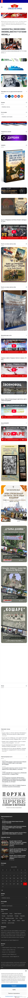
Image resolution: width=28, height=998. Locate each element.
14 (17, 878)
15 (21, 878)
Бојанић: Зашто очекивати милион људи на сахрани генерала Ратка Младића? (18, 857)
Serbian (17, 997)
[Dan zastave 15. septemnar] (14, 123)
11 (6, 878)
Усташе (18, 920)
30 (25, 883)
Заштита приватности (18, 996)
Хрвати (23, 920)
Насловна (4, 21)
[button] (26, 971)
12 (10, 878)
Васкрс (11, 913)
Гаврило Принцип (17, 913)
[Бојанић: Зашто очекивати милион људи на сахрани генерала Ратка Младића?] (4, 857)
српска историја (11, 922)
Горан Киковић (10, 915)
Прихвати (14, 986)
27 (13, 883)
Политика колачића (9, 996)
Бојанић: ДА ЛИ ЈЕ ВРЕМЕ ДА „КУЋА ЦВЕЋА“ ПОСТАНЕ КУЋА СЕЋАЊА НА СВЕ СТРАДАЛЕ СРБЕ (18, 850)
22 (21, 881)
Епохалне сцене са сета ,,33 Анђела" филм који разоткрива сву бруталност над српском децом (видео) (14, 23)
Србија (13, 920)
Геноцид (3, 915)
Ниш (3, 918)
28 (17, 883)
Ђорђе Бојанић (5, 913)
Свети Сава (4, 920)
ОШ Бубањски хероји (9, 918)
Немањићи (22, 915)
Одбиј (14, 989)
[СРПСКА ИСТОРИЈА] (15, 7)
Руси (17, 918)
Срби (9, 920)
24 (2, 883)
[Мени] (1, 7)
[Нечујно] (23, 238)
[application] (14, 232)
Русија (21, 918)
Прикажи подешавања (14, 993)
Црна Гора (4, 922)
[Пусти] (3, 238)
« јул (2, 890)
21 (17, 881)
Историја (16, 915)
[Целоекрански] (25, 238)
